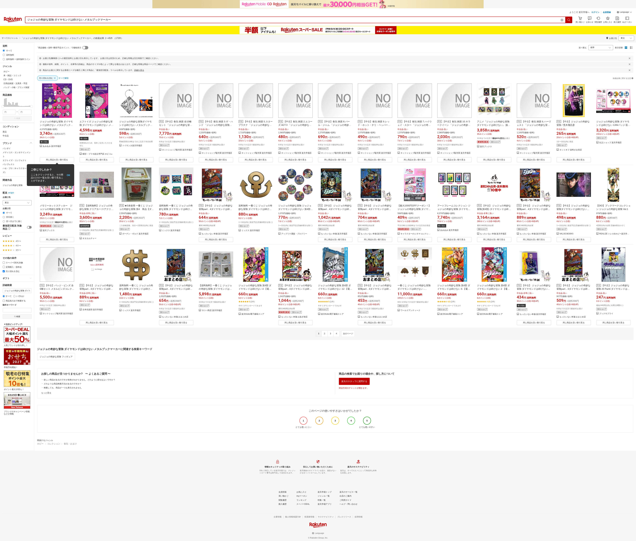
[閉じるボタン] (629, 58)
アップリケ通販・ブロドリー (294, 234)
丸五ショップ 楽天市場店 (610, 143)
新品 (5, 132)
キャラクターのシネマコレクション (416, 234)
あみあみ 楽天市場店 (52, 146)
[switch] (29, 227)
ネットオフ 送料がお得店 (570, 150)
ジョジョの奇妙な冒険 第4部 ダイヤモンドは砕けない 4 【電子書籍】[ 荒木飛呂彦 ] (254, 289)
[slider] (2, 106)
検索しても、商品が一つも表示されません (62, 388)
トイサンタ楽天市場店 (132, 146)
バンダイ (7, 148)
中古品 (6, 136)
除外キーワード (10, 305)
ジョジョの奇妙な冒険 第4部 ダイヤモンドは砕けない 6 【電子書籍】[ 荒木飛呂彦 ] (453, 289)
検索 (18, 118)
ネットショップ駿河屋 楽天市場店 (177, 150)
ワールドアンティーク (410, 310)
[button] (624, 12)
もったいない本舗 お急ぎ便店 (294, 317)
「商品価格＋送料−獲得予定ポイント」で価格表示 (58, 48)
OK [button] (68, 175)
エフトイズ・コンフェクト (14, 160)
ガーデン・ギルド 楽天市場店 (135, 234)
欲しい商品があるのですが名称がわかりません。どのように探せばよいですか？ (79, 380)
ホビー (40, 444)
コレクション (53, 444)
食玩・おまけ (70, 444)
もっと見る (46, 393)
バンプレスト (9, 164)
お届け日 (7, 208)
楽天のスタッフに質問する (354, 381)
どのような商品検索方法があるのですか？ (62, 384)
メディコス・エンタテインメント (16, 154)
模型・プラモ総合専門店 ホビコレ (97, 154)
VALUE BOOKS (566, 234)
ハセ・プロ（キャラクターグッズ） (16, 170)
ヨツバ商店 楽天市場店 (212, 310)
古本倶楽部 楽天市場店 (92, 310)
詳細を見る (139, 70)
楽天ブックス (486, 147)
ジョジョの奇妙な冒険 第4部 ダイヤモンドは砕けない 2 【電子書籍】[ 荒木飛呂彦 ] (493, 289)
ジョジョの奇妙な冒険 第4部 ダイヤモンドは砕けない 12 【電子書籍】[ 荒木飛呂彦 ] (335, 289)
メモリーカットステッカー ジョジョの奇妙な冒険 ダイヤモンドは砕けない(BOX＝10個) (56, 209)
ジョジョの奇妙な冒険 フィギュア (56, 356)
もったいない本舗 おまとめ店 (175, 317)
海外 (12, 193)
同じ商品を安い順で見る (57, 160)
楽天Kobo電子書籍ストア (252, 314)
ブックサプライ (606, 314)
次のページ (348, 333)
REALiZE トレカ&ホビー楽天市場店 (615, 234)
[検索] (569, 20)
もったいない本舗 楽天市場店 (215, 234)
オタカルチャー (89, 238)
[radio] (4, 50)
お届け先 (7, 197)
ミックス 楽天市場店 (171, 230)
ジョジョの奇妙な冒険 (13, 185)
